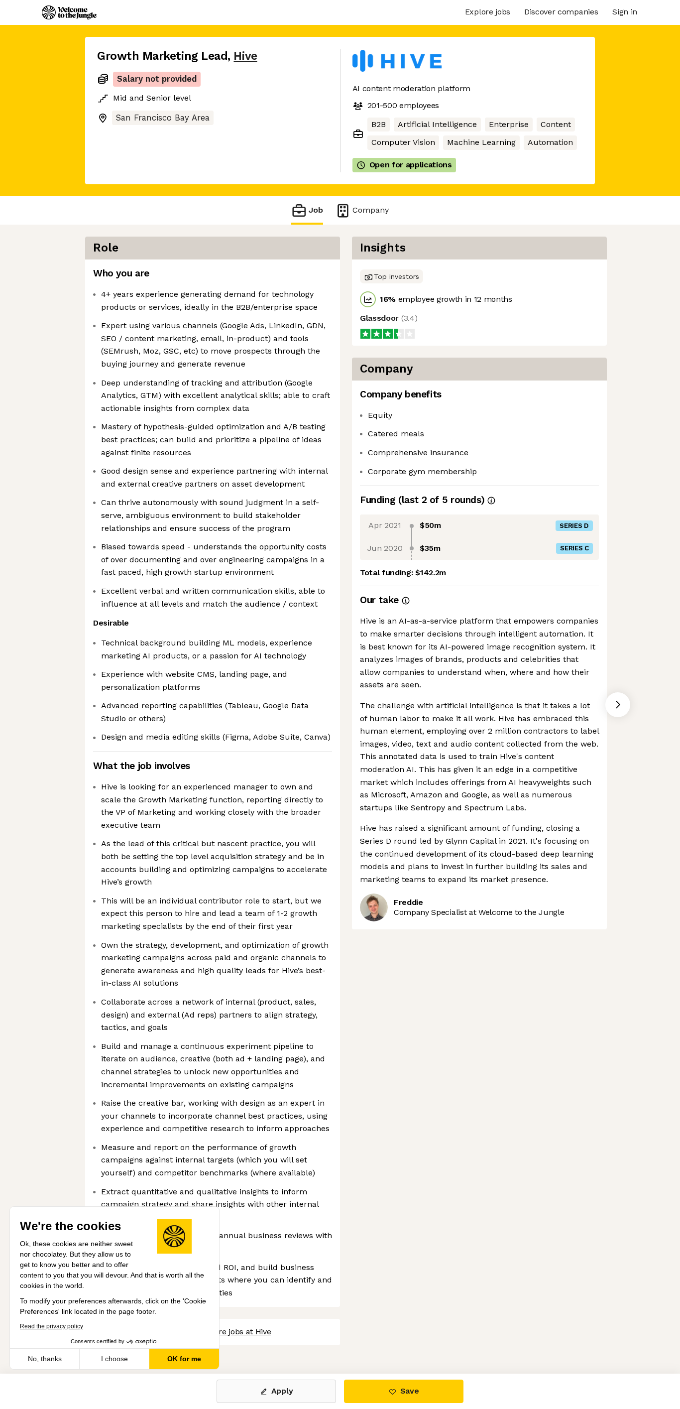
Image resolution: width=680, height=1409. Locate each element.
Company (370, 210)
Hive (245, 56)
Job (316, 210)
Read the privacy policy (51, 1326)
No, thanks (45, 1359)
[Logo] (69, 12)
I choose (114, 1359)
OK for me (184, 1359)
